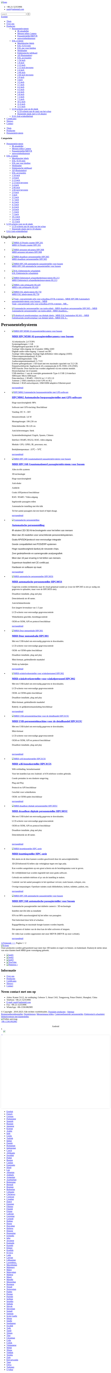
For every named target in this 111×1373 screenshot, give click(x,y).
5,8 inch (20, 94)
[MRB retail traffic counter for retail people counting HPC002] (38, 673)
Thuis (8, 21)
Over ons (10, 24)
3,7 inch (20, 84)
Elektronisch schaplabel (94, 1014)
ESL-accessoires (24, 58)
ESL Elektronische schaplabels (25, 273)
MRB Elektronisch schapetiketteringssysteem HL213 (34, 280)
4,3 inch (20, 89)
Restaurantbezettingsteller (12, 1014)
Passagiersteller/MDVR (27, 36)
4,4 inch (20, 92)
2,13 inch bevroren (25, 67)
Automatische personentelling (28, 525)
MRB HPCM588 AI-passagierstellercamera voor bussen (43, 336)
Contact (9, 123)
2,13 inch (21, 65)
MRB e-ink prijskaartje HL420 (25, 287)
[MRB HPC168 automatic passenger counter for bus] (37, 896)
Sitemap (70, 1012)
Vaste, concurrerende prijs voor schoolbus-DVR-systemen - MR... (40, 304)
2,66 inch (21, 72)
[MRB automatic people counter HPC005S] (32, 576)
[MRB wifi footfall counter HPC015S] (29, 759)
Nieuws (9, 121)
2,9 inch (20, 77)
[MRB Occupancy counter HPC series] (27, 848)
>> (14, 943)
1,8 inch (20, 63)
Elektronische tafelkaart (27, 53)
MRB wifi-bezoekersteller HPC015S (31, 763)
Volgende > (8, 943)
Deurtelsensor (29, 1014)
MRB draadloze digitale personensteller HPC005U (40, 811)
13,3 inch (21, 106)
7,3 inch (20, 97)
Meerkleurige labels (25, 43)
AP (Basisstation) (24, 55)
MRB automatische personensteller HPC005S (37, 581)
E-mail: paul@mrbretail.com (18, 1002)
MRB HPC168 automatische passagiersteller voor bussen (36, 266)
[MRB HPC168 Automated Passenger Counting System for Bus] (41, 459)
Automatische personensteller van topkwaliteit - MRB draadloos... (40, 311)
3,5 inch (20, 82)
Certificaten (11, 119)
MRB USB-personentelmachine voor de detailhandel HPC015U (47, 721)
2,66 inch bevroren (25, 75)
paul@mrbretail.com (15, 9)
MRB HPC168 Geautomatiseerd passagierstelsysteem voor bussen (48, 464)
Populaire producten (57, 1012)
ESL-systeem (17, 41)
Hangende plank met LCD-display (32, 114)
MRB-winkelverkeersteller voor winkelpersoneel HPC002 (43, 678)
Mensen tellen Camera (26, 33)
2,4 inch (20, 70)
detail (21, 387)
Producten (10, 26)
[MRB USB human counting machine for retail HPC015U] (40, 716)
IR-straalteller (23, 31)
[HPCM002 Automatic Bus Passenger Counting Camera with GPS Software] (40, 392)
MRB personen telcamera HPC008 (27, 252)
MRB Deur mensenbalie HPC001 (30, 636)
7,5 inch (20, 99)
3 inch (20, 80)
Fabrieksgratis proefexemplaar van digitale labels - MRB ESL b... (40, 318)
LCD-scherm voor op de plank (25, 109)
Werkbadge (22, 50)
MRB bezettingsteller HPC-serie (29, 853)
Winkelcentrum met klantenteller (15, 1016)
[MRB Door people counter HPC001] (27, 631)
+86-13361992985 (9, 1021)
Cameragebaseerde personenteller (69, 1014)
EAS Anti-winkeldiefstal (22, 116)
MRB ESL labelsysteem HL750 (25, 294)
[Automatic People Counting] (25, 520)
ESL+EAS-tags (24, 45)
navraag (15, 387)
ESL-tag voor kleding (26, 48)
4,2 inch (20, 87)
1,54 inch (21, 60)
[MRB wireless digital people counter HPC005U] (35, 806)
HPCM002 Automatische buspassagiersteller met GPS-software (47, 397)
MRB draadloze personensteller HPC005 (29, 259)
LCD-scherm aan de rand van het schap (34, 111)
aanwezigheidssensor (26, 38)
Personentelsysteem (20, 28)
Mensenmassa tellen (45, 1014)
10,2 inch (21, 101)
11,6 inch (21, 104)
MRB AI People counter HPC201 (26, 245)
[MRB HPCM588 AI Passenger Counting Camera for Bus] (37, 331)
